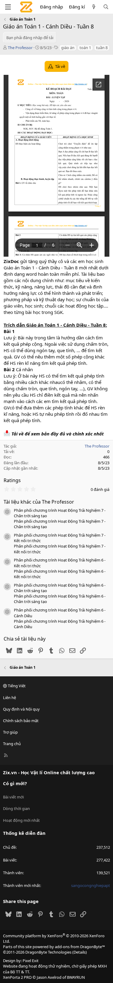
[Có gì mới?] (94, 7)
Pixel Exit (31, 960)
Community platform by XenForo (54, 938)
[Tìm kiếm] (106, 7)
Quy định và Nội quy (21, 709)
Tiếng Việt (16, 685)
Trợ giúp (10, 732)
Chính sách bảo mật (21, 720)
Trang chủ (12, 743)
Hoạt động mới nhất (21, 820)
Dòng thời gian (16, 808)
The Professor (20, 47)
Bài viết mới (13, 797)
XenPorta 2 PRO (17, 977)
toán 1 (85, 47)
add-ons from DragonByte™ (80, 946)
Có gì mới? (15, 783)
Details (80, 952)
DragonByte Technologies (48, 952)
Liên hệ (9, 697)
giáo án (67, 47)
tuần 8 (102, 47)
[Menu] (7, 7)
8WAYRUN (76, 977)
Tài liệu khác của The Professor (39, 501)
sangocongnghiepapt (90, 885)
